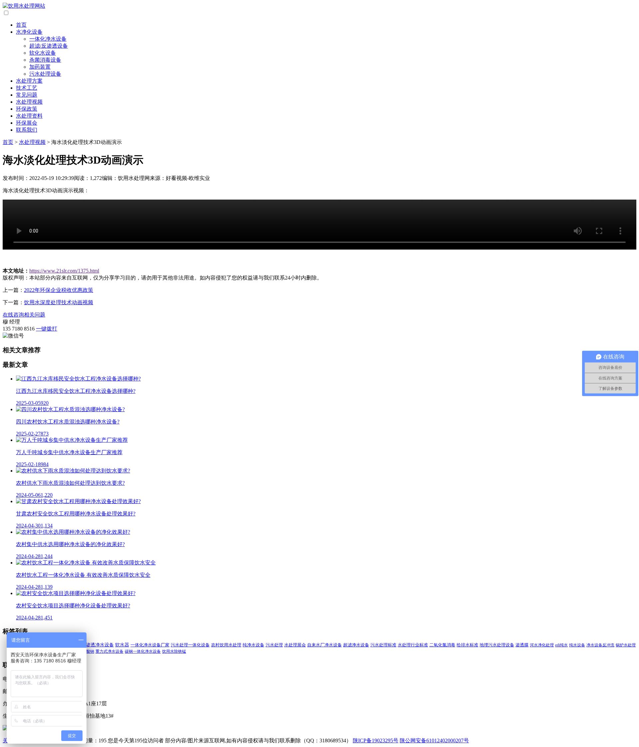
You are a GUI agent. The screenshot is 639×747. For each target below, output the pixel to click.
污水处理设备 (45, 74)
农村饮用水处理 (226, 644)
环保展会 (26, 123)
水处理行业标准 (413, 645)
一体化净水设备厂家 (149, 644)
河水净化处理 (542, 645)
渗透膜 (522, 645)
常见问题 (26, 95)
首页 (21, 25)
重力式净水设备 (109, 651)
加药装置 (40, 67)
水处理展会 (295, 645)
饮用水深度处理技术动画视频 (58, 302)
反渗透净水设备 (97, 644)
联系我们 (26, 130)
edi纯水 (561, 645)
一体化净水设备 (48, 39)
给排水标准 (467, 645)
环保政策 (26, 109)
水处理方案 (29, 81)
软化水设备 (42, 53)
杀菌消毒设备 (45, 60)
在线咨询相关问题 (24, 315)
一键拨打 (46, 329)
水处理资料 (29, 116)
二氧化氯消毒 (442, 645)
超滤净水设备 (356, 645)
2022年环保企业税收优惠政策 (58, 290)
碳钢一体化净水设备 (143, 651)
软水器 (122, 644)
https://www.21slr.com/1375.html (64, 271)
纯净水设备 (253, 644)
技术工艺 (26, 88)
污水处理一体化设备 (190, 644)
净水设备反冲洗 (600, 645)
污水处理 (274, 644)
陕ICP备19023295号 (375, 740)
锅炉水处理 (626, 645)
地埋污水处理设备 (497, 645)
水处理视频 (29, 102)
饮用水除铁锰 (174, 651)
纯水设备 (577, 645)
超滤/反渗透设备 (48, 46)
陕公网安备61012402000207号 (434, 740)
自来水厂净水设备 (324, 645)
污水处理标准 (383, 645)
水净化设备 (29, 32)
